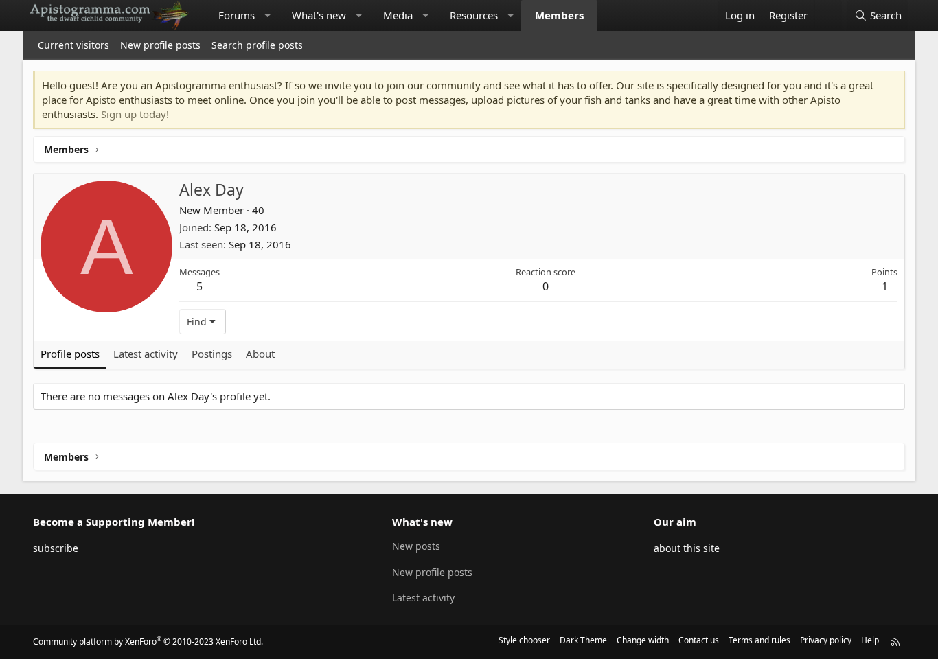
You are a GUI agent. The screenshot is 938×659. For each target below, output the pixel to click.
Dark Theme (583, 640)
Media (398, 15)
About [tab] (260, 353)
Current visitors (73, 44)
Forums (236, 15)
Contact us (698, 640)
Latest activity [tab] (145, 353)
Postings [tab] (212, 353)
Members (559, 15)
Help (870, 640)
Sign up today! (135, 114)
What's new (319, 15)
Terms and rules (759, 640)
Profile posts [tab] (70, 353)
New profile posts (160, 44)
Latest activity (423, 597)
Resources (474, 15)
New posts (416, 546)
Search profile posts (257, 44)
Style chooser (524, 640)
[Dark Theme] (828, 15)
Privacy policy (825, 640)
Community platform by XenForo (148, 641)
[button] (267, 15)
